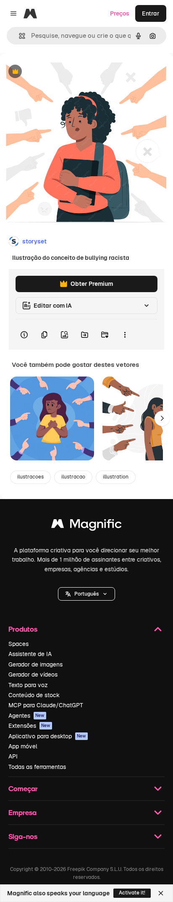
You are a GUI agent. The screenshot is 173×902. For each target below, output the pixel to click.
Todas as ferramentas (37, 767)
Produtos (22, 629)
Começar (23, 788)
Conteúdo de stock (34, 695)
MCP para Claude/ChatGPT (45, 705)
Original (54, 72)
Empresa (22, 812)
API (13, 756)
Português (86, 594)
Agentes (26, 715)
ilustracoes (30, 476)
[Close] (161, 893)
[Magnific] (86, 525)
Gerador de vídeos (33, 674)
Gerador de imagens (35, 664)
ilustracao (73, 476)
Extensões (29, 725)
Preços (119, 13)
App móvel (22, 746)
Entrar (151, 13)
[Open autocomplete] (18, 36)
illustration (115, 476)
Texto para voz (28, 685)
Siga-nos (22, 836)
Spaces (18, 644)
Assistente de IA (30, 654)
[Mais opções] (124, 334)
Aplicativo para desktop (47, 736)
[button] (86, 594)
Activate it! (132, 892)
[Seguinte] (162, 418)
